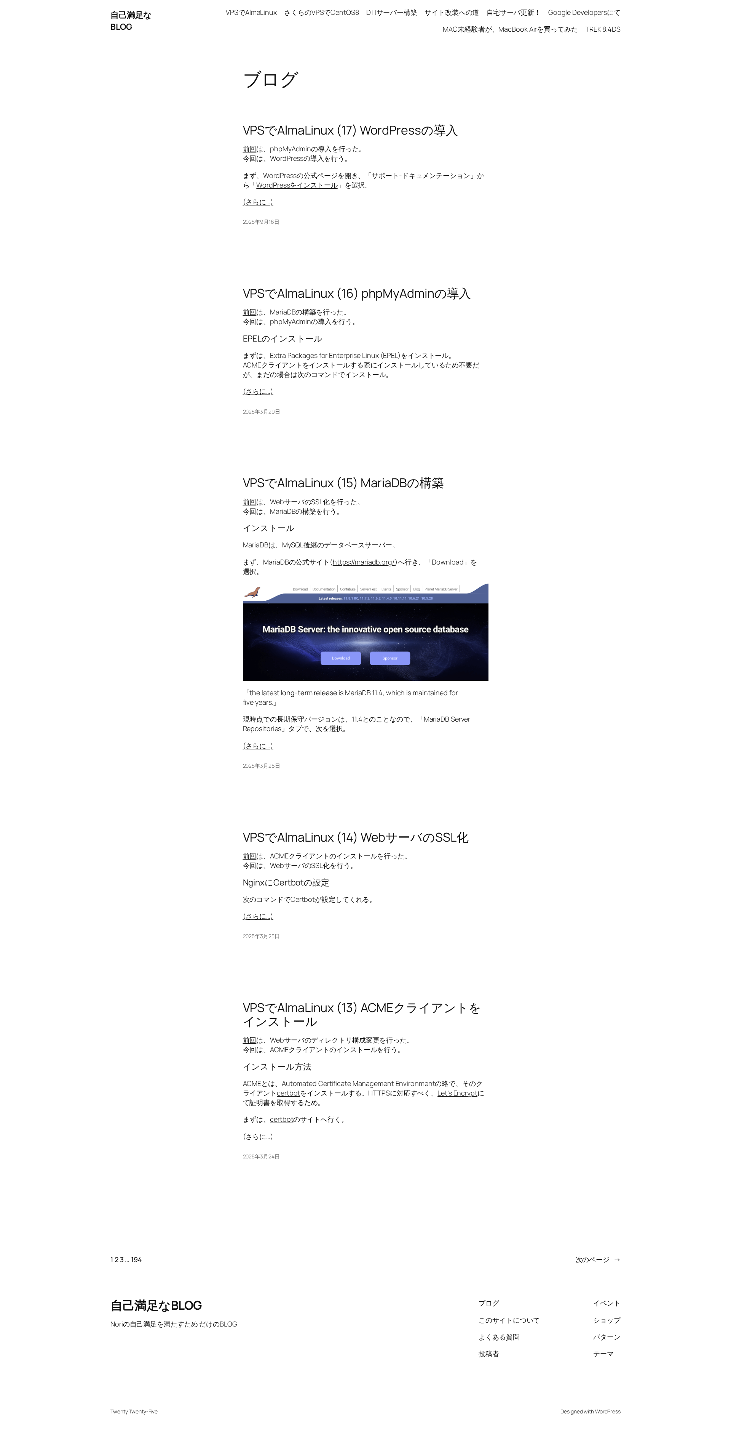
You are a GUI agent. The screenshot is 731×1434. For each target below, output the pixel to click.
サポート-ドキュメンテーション (421, 175)
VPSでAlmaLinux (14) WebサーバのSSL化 (356, 837)
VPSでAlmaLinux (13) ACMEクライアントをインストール (362, 1014)
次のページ (598, 1259)
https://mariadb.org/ (364, 561)
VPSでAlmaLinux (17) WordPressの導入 (350, 130)
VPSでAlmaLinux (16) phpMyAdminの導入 (357, 293)
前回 (250, 148)
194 (136, 1259)
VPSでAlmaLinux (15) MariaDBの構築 (343, 482)
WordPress (608, 1411)
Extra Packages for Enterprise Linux (324, 355)
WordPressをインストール (296, 184)
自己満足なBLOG (131, 20)
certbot (288, 1092)
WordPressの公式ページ (300, 175)
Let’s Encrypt (457, 1092)
